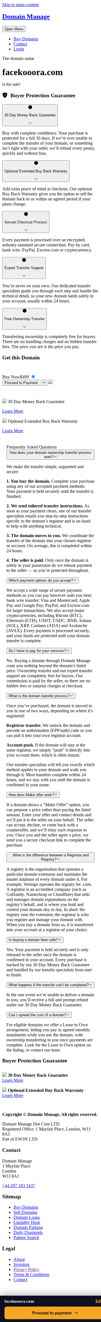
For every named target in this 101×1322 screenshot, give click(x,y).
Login (18, 49)
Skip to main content (20, 4)
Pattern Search (26, 1237)
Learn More (12, 411)
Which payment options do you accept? (41, 580)
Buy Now (15, 377)
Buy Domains (25, 38)
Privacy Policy (26, 1269)
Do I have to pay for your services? (37, 651)
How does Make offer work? (31, 795)
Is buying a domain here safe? (33, 940)
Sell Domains (25, 1212)
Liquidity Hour (26, 1222)
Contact (20, 43)
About (19, 1259)
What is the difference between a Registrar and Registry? (51, 857)
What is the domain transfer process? (39, 696)
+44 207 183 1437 (18, 1185)
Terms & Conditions (31, 1274)
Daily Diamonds (28, 1232)
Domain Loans (26, 1217)
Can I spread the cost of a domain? (37, 1015)
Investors (21, 1264)
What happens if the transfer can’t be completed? (49, 985)
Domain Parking (28, 1227)
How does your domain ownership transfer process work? (50, 454)
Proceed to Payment (22, 383)
